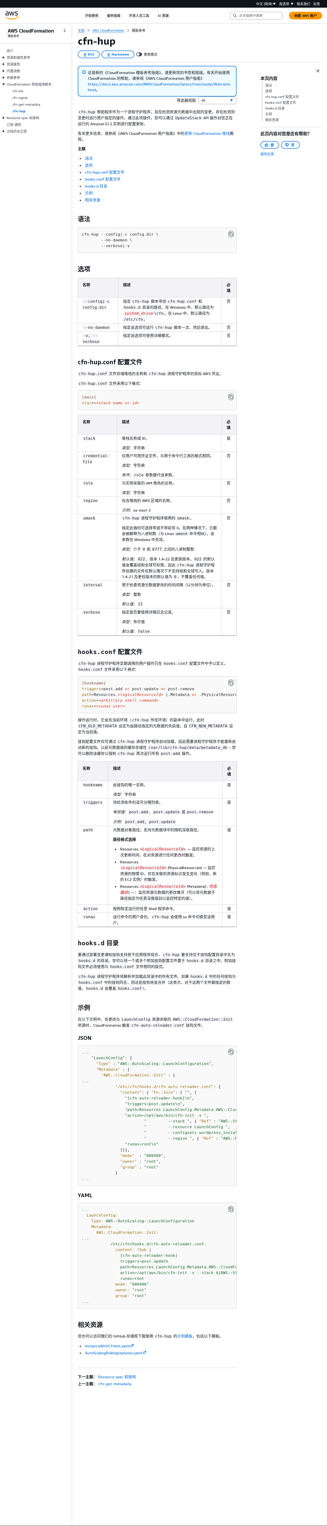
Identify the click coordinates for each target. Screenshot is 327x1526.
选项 (89, 165)
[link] (138, 30)
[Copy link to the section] (74, 219)
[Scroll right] (172, 15)
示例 (89, 193)
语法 (89, 158)
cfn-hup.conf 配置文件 (104, 172)
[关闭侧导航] (64, 30)
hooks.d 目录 (96, 186)
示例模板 (184, 1336)
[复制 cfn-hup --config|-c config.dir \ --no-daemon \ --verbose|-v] (231, 234)
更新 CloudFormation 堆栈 (207, 133)
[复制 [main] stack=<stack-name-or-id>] (231, 396)
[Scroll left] (81, 15)
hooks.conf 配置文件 (103, 179)
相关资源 (92, 200)
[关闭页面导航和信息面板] (318, 71)
